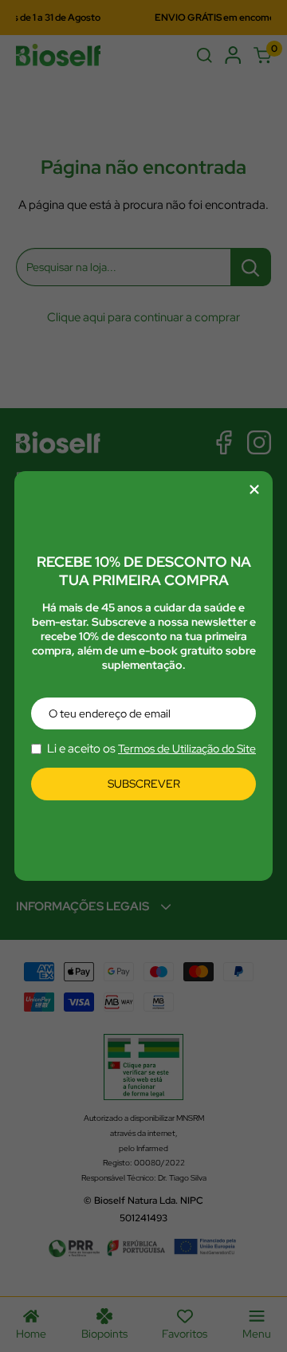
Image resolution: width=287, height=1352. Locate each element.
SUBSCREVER (144, 783)
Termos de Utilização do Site (187, 748)
